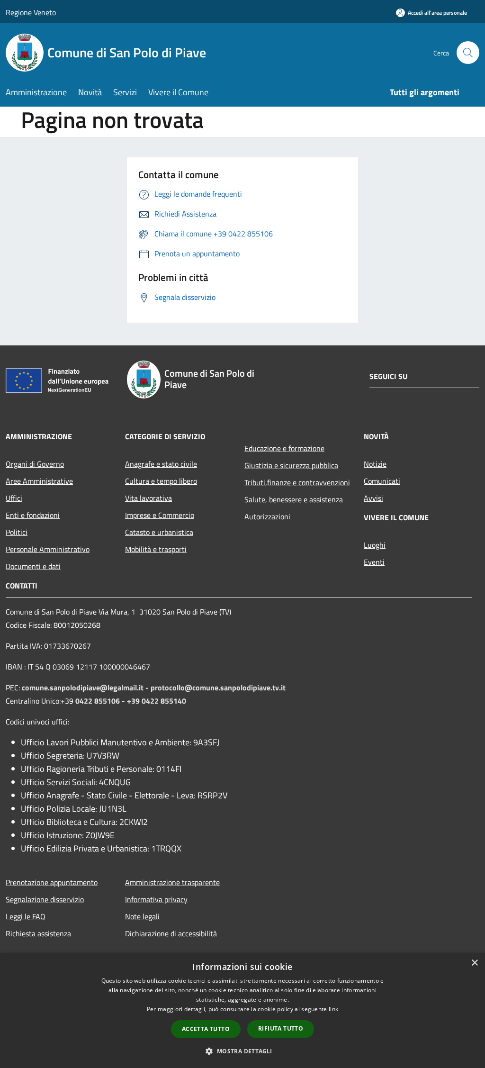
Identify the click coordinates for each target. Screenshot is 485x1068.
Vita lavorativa (148, 498)
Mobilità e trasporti (156, 549)
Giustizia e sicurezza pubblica (291, 465)
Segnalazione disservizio (45, 899)
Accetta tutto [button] (206, 1029)
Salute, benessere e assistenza (293, 499)
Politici (16, 532)
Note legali (142, 916)
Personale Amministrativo (48, 549)
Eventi (374, 562)
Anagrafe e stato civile (161, 464)
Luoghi (375, 545)
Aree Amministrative (39, 481)
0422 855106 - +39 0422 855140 (130, 700)
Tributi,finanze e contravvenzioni (297, 482)
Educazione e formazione (284, 448)
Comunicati (382, 481)
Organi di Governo (35, 464)
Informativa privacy (156, 899)
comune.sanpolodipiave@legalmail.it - (86, 687)
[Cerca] (468, 52)
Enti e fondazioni (33, 515)
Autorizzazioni (267, 516)
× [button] (474, 963)
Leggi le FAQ (25, 916)
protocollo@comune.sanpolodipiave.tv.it (218, 687)
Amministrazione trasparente (172, 882)
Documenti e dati (33, 566)
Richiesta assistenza (38, 933)
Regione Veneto (31, 12)
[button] (242, 1051)
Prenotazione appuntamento (52, 882)
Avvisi (373, 498)
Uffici (14, 498)
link (333, 1009)
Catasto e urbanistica (159, 532)
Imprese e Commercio (159, 515)
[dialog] (242, 1010)
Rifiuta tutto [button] (280, 1028)
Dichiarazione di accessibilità (171, 933)
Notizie (375, 464)
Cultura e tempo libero (161, 481)
